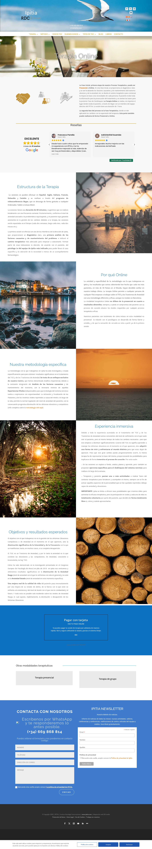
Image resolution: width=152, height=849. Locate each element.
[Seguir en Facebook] (126, 8)
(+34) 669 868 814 (76, 25)
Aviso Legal (70, 817)
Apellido (82, 747)
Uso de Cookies (80, 817)
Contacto (118, 34)
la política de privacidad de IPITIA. (59, 787)
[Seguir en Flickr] (87, 823)
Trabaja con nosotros (93, 817)
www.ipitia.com (87, 814)
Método (44, 34)
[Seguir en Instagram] (134, 8)
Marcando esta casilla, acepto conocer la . (107, 758)
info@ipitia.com (76, 28)
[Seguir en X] (130, 8)
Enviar (66, 792)
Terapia (32, 34)
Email (82, 732)
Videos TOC (57, 34)
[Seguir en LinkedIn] (82, 823)
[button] (134, 144)
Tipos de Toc (88, 34)
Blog (101, 34)
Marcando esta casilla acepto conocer (45, 787)
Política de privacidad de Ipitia (121, 758)
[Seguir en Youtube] (131, 12)
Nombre (82, 740)
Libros (108, 34)
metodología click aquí (34, 407)
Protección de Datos (58, 817)
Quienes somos (71, 34)
